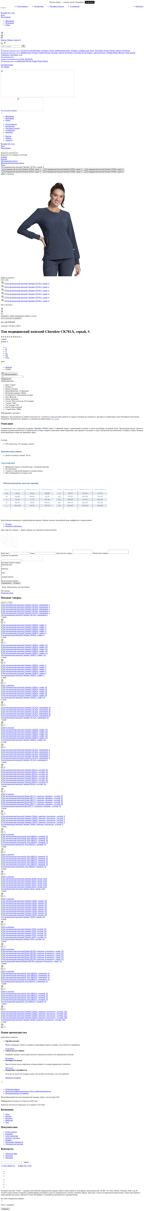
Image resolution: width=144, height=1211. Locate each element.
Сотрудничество (11, 1136)
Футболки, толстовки (73, 53)
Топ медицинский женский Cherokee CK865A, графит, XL (23, 655)
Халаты (24, 51)
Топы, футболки (26, 59)
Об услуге (9, 1068)
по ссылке (55, 419)
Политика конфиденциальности (17, 1091)
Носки (45, 61)
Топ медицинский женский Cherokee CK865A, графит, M (23, 697)
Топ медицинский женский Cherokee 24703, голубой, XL (23, 939)
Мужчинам (9, 23)
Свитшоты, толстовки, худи (11, 55)
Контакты (139, 6)
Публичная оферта (12, 1089)
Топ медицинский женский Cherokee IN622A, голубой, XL (23, 784)
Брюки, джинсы (116, 51)
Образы (8, 138)
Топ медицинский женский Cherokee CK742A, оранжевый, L (24, 615)
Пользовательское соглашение (17, 1093)
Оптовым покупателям (14, 1144)
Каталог (3, 8)
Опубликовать (6, 583)
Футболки (126, 51)
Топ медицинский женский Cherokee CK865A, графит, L (23, 675)
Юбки (115, 53)
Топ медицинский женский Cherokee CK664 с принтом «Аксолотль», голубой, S (32, 824)
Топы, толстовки (96, 51)
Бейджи (29, 61)
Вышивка (9, 1134)
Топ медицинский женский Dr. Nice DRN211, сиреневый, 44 (24, 981)
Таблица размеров (10, 374)
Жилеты (121, 53)
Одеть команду (22, 6)
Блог (7, 1122)
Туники (106, 51)
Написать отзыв (7, 593)
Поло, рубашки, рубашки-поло (77, 51)
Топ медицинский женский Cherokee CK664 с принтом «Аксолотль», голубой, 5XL (33, 1020)
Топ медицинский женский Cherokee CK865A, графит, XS (23, 740)
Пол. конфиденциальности (40, 1091)
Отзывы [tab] (8, 524)
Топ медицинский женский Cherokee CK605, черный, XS (23, 917)
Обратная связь (11, 1154)
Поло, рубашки (107, 53)
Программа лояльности (14, 1142)
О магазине (9, 1049)
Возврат (8, 1140)
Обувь (7, 25)
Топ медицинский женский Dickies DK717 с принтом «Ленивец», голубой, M (31, 806)
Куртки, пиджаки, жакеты (55, 53)
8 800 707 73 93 (9, 13)
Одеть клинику (11, 1132)
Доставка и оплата (57, 6)
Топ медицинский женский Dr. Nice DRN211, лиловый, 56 (23, 1002)
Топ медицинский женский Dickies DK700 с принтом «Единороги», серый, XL (31, 961)
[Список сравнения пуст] (2, 36)
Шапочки (21, 61)
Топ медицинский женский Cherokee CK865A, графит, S (23, 635)
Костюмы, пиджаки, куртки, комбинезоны (49, 51)
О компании (74, 6)
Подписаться (6, 379)
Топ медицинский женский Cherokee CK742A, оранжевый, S (24, 760)
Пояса (40, 61)
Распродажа (38, 6)
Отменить (17, 583)
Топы (127, 53)
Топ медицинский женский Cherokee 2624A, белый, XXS (23, 889)
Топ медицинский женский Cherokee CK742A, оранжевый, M (25, 718)
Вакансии (9, 1120)
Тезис (7, 1114)
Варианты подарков (13, 1078)
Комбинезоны (26, 53)
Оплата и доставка (12, 1138)
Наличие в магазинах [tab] (13, 526)
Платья (132, 53)
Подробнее (9, 1058)
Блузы (30, 51)
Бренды (8, 136)
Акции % (9, 140)
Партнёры (9, 1158)
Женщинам (9, 21)
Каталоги (9, 1118)
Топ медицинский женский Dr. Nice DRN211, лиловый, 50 (23, 844)
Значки (34, 61)
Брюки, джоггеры (94, 53)
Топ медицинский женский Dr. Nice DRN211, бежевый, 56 (23, 867)
